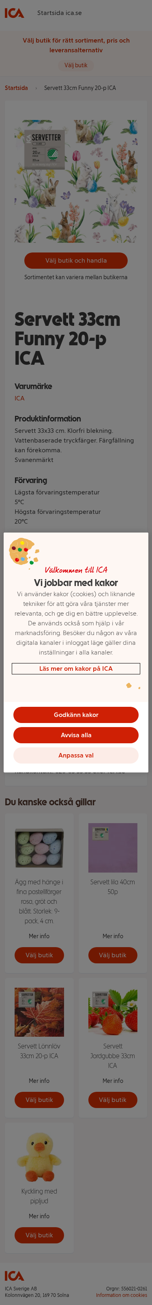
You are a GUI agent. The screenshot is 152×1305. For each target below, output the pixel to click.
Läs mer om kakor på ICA (76, 668)
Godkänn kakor (76, 715)
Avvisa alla (76, 735)
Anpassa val (76, 755)
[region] (76, 652)
